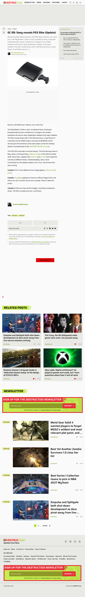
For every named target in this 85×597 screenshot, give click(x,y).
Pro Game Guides (9, 556)
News (39, 2)
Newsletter (29, 2)
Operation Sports (30, 559)
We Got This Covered (69, 556)
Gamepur (26, 556)
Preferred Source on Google (40, 242)
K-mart (43, 157)
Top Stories (21, 215)
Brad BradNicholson (17, 53)
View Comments (45, 260)
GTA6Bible (7, 561)
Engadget (18, 178)
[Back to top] (3, 297)
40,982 (45, 526)
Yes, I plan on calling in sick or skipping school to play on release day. (72, 45)
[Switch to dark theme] (77, 2)
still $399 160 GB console (39, 146)
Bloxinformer (71, 559)
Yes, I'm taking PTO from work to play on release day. (71, 38)
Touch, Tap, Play (52, 559)
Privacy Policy (57, 410)
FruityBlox (62, 559)
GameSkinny (20, 559)
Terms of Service (45, 410)
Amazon (33, 157)
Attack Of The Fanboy (37, 556)
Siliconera (58, 556)
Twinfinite (19, 556)
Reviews (46, 2)
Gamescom (14, 215)
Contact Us (20, 549)
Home (9, 29)
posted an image (34, 154)
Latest (64, 2)
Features (56, 2)
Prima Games (50, 556)
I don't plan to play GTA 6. (71, 54)
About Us (7, 549)
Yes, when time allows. (70, 50)
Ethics (13, 549)
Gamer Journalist (9, 559)
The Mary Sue (41, 559)
